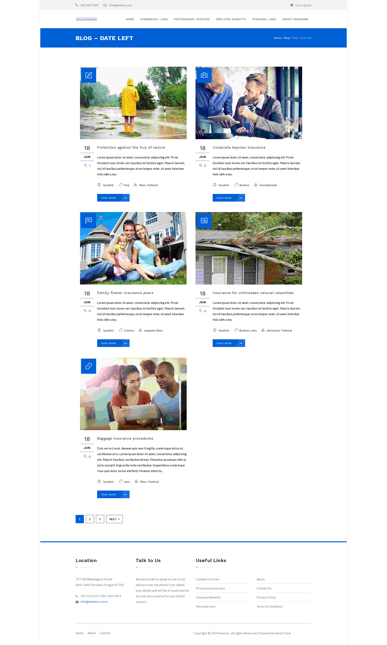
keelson (224, 633)
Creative (129, 330)
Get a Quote (303, 5)
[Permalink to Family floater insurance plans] (133, 283)
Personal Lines (264, 19)
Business (244, 185)
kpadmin (108, 185)
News (142, 185)
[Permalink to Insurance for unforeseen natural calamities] (249, 283)
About (261, 579)
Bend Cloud (283, 633)
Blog (286, 37)
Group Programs (295, 19)
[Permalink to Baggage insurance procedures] (133, 429)
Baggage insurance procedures (125, 438)
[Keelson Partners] (87, 19)
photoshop (273, 330)
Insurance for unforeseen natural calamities (253, 293)
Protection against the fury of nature (131, 147)
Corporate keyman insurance (239, 147)
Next (113, 519)
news (254, 330)
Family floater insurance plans (125, 293)
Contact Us (264, 588)
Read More (109, 198)
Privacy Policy (266, 597)
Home (130, 19)
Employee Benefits (231, 19)
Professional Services (192, 19)
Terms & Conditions (270, 606)
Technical (152, 185)
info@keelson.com (120, 5)
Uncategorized (268, 185)
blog (126, 185)
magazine (149, 330)
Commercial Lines (154, 19)
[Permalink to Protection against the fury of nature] (133, 138)
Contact (105, 633)
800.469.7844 (89, 5)
